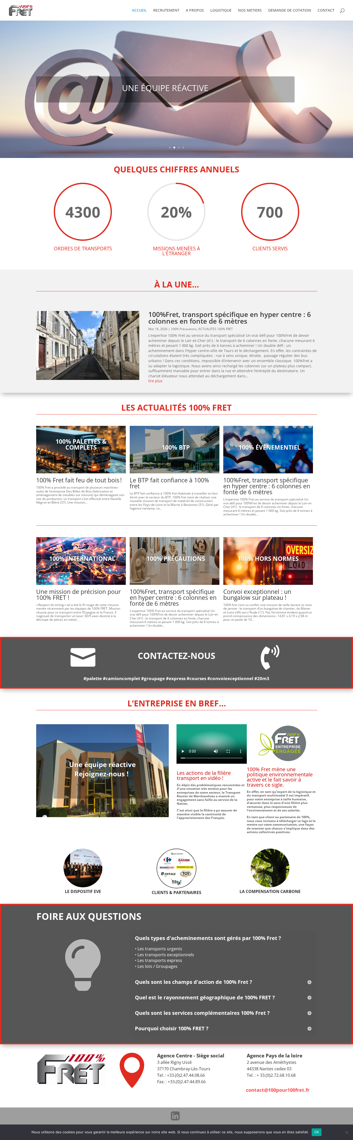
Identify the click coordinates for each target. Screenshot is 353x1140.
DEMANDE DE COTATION (289, 11)
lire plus (155, 380)
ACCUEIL (139, 11)
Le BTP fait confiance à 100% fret (169, 483)
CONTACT (326, 11)
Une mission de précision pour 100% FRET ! (78, 594)
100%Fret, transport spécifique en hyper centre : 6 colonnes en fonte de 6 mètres (229, 318)
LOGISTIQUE (221, 11)
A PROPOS (195, 11)
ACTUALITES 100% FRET (215, 329)
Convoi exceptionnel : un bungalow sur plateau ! (257, 594)
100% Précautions (184, 329)
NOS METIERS (250, 11)
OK (316, 1132)
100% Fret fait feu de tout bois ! (80, 480)
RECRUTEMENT (166, 11)
